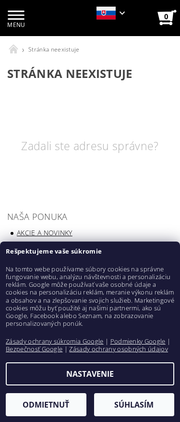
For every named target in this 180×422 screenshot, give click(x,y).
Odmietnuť (46, 404)
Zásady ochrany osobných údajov (118, 349)
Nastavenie (90, 374)
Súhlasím (134, 404)
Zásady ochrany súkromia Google (55, 341)
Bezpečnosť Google (34, 349)
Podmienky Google (138, 341)
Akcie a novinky (44, 232)
